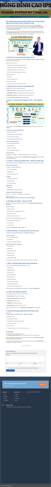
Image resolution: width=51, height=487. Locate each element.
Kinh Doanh (16, 4)
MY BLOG (5, 398)
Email (21, 363)
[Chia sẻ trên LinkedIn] (29, 346)
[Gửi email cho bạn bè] (25, 346)
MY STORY (5, 396)
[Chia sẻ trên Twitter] (24, 346)
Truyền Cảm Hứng (9, 4)
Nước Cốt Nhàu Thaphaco (35, 4)
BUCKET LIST (19, 2)
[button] (45, 0)
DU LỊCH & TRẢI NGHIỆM (36, 2)
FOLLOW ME (5, 400)
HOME (4, 394)
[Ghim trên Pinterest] (27, 346)
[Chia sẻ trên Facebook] (22, 346)
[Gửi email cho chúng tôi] (49, 0)
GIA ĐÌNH (24, 2)
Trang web (34, 363)
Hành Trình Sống (11, 2)
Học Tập (29, 2)
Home (6, 2)
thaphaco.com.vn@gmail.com (31, 13)
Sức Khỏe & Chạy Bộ (24, 4)
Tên (7, 363)
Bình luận (8, 354)
